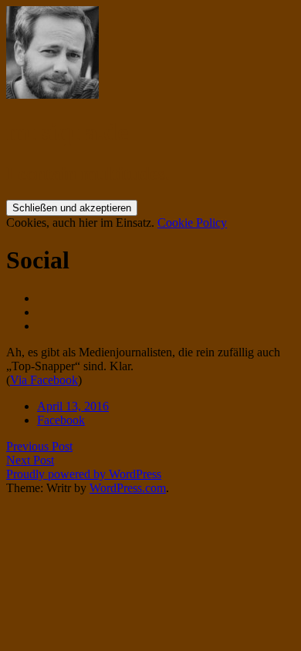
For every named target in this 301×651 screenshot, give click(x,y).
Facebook (61, 420)
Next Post (30, 460)
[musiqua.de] (52, 94)
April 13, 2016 (73, 406)
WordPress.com (128, 487)
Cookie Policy (192, 222)
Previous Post (39, 446)
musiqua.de (67, 132)
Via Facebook (44, 379)
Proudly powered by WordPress (83, 474)
